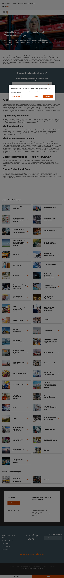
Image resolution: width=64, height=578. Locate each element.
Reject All (36, 96)
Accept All (47, 96)
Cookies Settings (16, 96)
